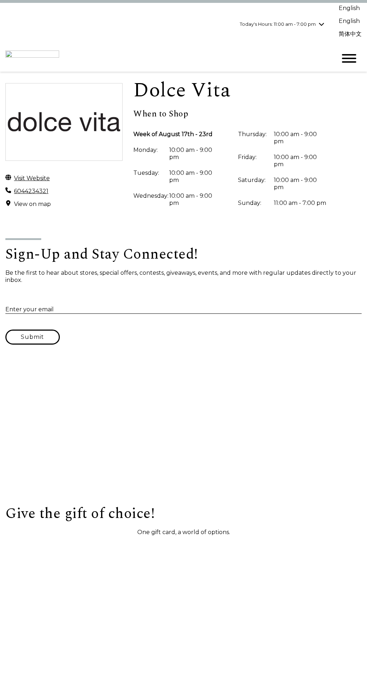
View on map (32, 204)
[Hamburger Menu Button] (349, 58)
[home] (165, 59)
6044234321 (31, 191)
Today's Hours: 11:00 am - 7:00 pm (278, 24)
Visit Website (32, 178)
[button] (41, 549)
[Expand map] (183, 433)
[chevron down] (321, 24)
